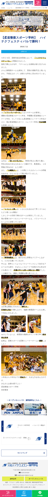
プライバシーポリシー (19, 485)
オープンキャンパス (36, 479)
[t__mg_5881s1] (13, 231)
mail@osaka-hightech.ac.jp (25, 475)
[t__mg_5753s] (13, 135)
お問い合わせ (20, 482)
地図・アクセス (10, 482)
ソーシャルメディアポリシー (36, 485)
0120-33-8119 (25, 472)
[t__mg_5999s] (13, 324)
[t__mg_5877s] (13, 199)
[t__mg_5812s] (13, 151)
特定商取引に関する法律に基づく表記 (24, 487)
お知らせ (24, 51)
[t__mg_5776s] (13, 86)
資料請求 (13, 479)
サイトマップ (7, 485)
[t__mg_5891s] (13, 248)
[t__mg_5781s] (13, 103)
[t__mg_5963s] (24, 290)
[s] (34, 324)
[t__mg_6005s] (24, 360)
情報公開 (28, 482)
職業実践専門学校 (37, 482)
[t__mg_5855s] (13, 183)
